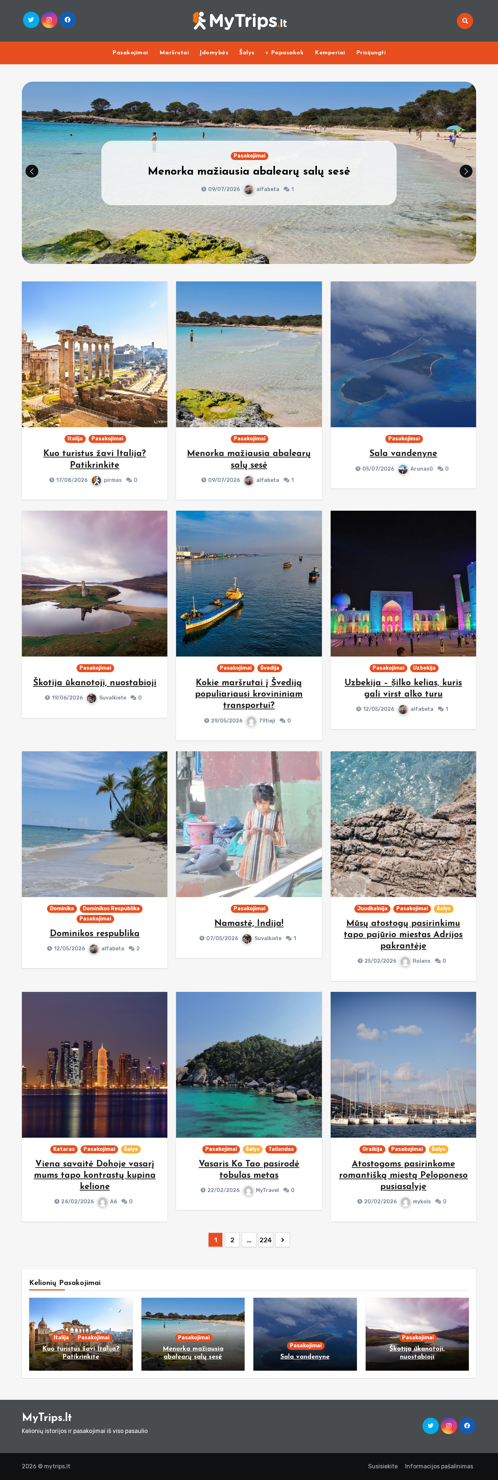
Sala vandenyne (249, 172)
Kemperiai (330, 53)
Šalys (246, 53)
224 (266, 1240)
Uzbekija (424, 668)
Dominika (62, 908)
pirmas (113, 480)
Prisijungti (371, 53)
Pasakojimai (130, 53)
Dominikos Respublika (111, 908)
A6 (113, 1202)
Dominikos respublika (95, 934)
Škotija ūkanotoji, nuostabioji (94, 683)
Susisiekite (383, 1466)
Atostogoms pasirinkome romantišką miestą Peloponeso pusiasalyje (403, 1175)
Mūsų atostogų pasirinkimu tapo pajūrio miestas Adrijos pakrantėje (403, 935)
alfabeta (267, 480)
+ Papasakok (284, 53)
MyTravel (267, 1190)
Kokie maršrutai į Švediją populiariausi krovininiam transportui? (249, 694)
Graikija (372, 1149)
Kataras (64, 1149)
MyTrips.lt (47, 1418)
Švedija (269, 668)
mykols (422, 1202)
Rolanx (422, 961)
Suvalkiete (112, 698)
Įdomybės (214, 53)
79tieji (267, 721)
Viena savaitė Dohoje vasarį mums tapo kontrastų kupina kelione (95, 1175)
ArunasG (267, 189)
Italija (75, 439)
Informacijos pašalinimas (439, 1466)
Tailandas (281, 1149)
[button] (466, 171)
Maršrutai (174, 53)
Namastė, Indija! (248, 923)
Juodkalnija (372, 908)
